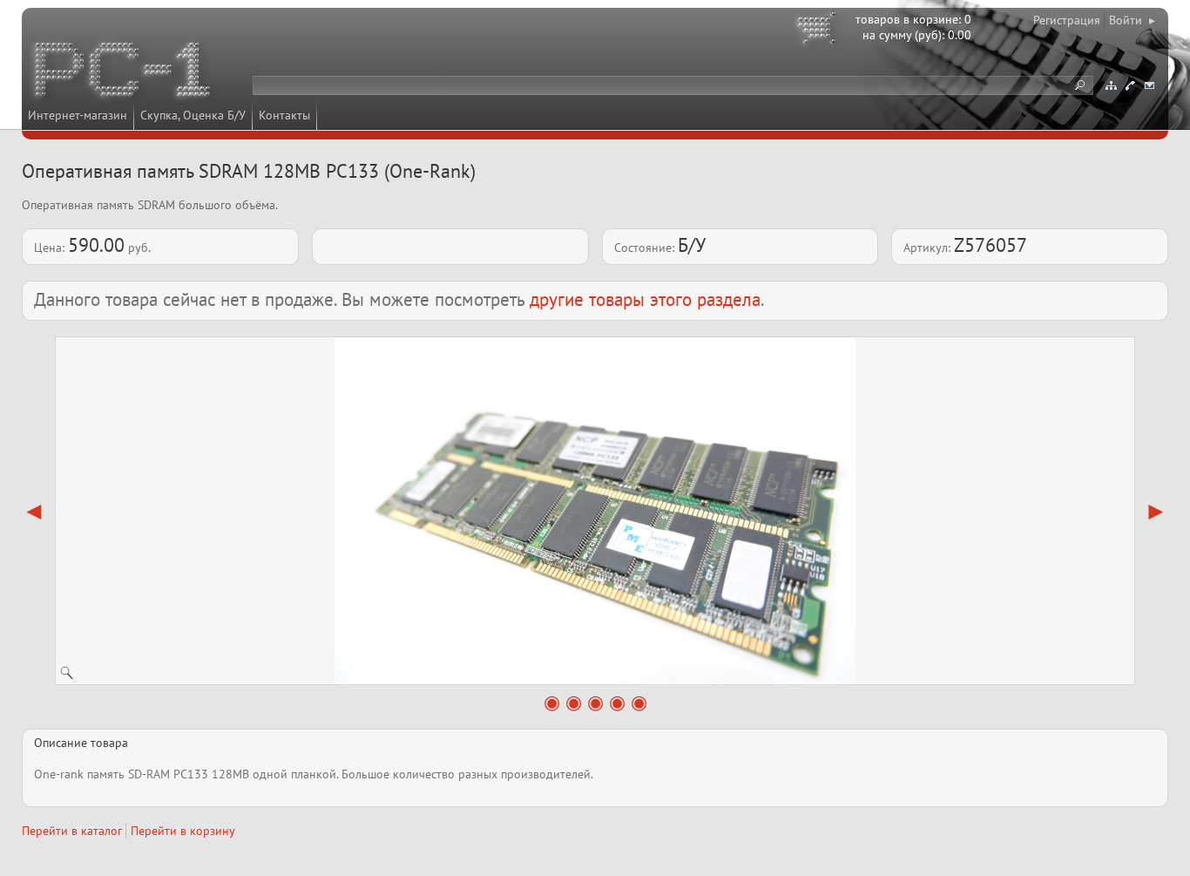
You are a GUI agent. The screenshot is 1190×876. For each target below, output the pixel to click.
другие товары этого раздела (645, 299)
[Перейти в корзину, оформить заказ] (818, 30)
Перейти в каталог (72, 831)
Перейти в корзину (183, 831)
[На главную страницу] (124, 72)
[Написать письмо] (1149, 85)
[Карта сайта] (1110, 85)
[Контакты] (1129, 85)
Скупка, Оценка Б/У (193, 115)
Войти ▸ (1132, 20)
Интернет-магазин (77, 115)
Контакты (284, 115)
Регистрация (1066, 20)
